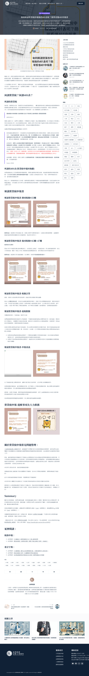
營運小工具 (59, 3)
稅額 (38, 565)
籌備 (72, 157)
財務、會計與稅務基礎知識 (44, 13)
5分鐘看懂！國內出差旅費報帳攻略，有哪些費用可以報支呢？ (31, 551)
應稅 (33, 565)
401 (12, 565)
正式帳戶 (79, 148)
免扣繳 (75, 110)
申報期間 (74, 152)
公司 (44, 565)
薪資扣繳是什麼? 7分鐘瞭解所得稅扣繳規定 (26, 553)
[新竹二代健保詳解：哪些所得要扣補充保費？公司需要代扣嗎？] (65, 89)
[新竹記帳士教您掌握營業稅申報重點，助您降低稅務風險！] (65, 75)
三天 (65, 106)
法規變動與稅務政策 (68, 45)
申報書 (66, 152)
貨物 (12, 562)
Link (37, 508)
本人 (72, 148)
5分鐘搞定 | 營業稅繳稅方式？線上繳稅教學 (26, 539)
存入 (78, 119)
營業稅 (17, 565)
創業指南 (65, 57)
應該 (65, 131)
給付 (78, 157)
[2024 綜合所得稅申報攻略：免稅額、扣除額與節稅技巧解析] (65, 82)
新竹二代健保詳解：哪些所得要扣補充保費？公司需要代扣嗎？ (76, 88)
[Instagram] (79, 663)
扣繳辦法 (66, 144)
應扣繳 (79, 127)
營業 (38, 562)
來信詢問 (24, 520)
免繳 (65, 114)
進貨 (33, 562)
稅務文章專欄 (42, 3)
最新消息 (65, 47)
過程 (72, 173)
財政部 (14, 129)
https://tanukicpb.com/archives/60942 (38, 522)
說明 (65, 169)
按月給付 (75, 144)
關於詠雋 (28, 3)
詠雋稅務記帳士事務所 (12, 449)
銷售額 (55, 562)
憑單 (72, 127)
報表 (23, 565)
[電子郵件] (54, 572)
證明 (72, 169)
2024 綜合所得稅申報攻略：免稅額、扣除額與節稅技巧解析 (76, 81)
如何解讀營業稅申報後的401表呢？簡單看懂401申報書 (29, 555)
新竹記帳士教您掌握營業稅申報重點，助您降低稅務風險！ (76, 74)
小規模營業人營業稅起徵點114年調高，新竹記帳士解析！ (77, 67)
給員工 (75, 161)
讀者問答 (65, 55)
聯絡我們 (81, 3)
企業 (27, 562)
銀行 (17, 562)
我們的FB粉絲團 (37, 514)
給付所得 (66, 161)
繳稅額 (66, 165)
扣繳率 (75, 135)
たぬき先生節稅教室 (68, 43)
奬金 (72, 119)
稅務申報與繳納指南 (68, 53)
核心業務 (34, 3)
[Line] (43, 572)
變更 (78, 169)
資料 (48, 562)
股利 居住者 (75, 165)
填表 (78, 114)
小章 (78, 123)
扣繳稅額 (79, 140)
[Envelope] (72, 663)
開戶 (78, 173)
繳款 (6, 565)
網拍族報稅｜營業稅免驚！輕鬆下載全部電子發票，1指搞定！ (31, 541)
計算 (49, 565)
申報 (6, 562)
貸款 (22, 562)
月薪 (65, 148)
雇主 (65, 178)
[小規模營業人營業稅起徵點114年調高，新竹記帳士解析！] (65, 68)
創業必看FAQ (51, 3)
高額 (72, 178)
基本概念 (8, 182)
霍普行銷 (40, 672)
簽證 (65, 157)
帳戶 (65, 127)
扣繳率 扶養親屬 (68, 140)
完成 (65, 123)
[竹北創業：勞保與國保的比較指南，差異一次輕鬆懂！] (65, 96)
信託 (78, 106)
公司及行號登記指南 (68, 49)
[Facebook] (10, 572)
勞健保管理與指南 (68, 51)
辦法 (65, 173)
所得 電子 (73, 131)
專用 (72, 123)
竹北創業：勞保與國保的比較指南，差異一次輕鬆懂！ (76, 95)
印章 (72, 114)
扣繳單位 (66, 135)
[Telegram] (32, 572)
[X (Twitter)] (21, 572)
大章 (65, 119)
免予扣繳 (66, 110)
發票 (28, 565)
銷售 (43, 562)
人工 (72, 106)
